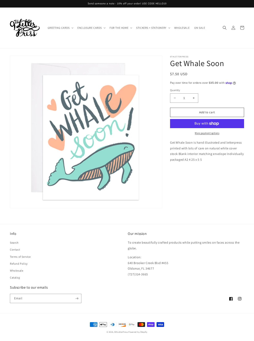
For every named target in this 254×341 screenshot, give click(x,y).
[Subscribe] (76, 298)
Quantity (175, 90)
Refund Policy (19, 263)
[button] (60, 28)
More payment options (207, 133)
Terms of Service (20, 256)
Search (14, 242)
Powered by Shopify (137, 332)
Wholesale (16, 270)
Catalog (15, 277)
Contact (15, 249)
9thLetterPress (121, 332)
